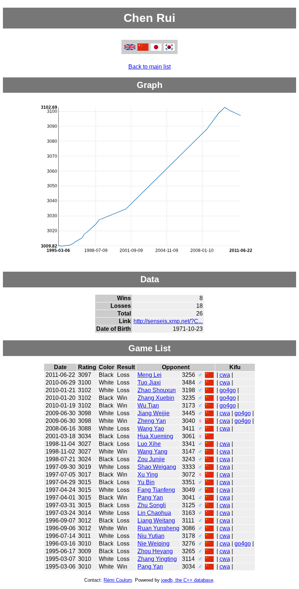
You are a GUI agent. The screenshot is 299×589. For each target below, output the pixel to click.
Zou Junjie (151, 459)
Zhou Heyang (155, 551)
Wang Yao (150, 428)
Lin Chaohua (154, 513)
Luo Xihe (149, 444)
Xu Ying (147, 474)
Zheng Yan (151, 421)
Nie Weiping (153, 543)
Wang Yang (152, 451)
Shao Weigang (156, 467)
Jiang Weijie (153, 413)
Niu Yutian (150, 536)
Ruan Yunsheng (158, 528)
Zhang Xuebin (155, 398)
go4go (228, 390)
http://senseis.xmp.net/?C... (168, 321)
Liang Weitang (156, 520)
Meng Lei (149, 375)
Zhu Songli (151, 505)
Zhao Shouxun (156, 390)
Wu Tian (148, 405)
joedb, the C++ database (187, 580)
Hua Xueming (155, 436)
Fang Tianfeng (156, 490)
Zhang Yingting (157, 559)
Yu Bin (146, 482)
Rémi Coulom (118, 580)
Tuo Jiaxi (149, 382)
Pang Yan (150, 497)
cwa (225, 375)
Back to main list (149, 67)
